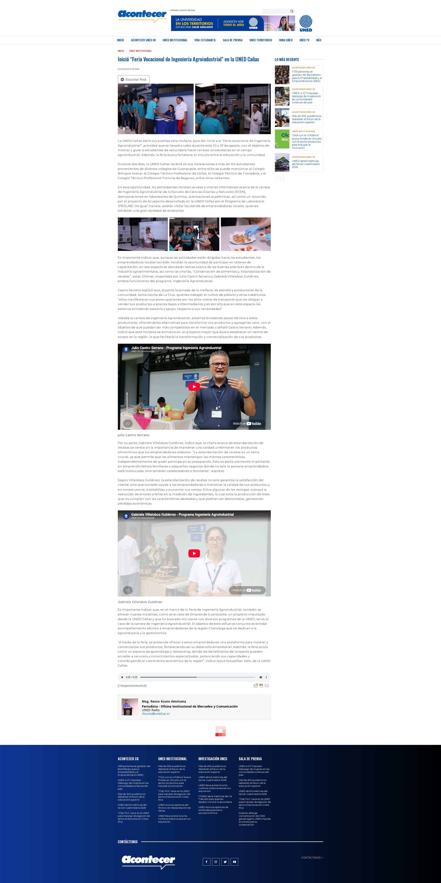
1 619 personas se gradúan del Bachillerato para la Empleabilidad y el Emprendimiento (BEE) (307, 76)
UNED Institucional (140, 51)
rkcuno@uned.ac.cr (156, 713)
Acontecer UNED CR (303, 68)
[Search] (292, 11)
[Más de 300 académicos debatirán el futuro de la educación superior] (282, 117)
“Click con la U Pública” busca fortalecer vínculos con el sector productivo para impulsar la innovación (307, 141)
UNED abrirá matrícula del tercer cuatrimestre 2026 (306, 164)
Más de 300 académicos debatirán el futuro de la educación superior (306, 119)
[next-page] (282, 178)
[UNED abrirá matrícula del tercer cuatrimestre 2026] (282, 162)
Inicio (121, 51)
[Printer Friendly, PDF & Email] (261, 685)
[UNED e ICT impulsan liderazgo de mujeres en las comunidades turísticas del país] (282, 96)
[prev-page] (277, 178)
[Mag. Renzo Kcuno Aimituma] (130, 707)
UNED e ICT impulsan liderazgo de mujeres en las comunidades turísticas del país (306, 98)
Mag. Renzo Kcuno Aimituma (164, 701)
